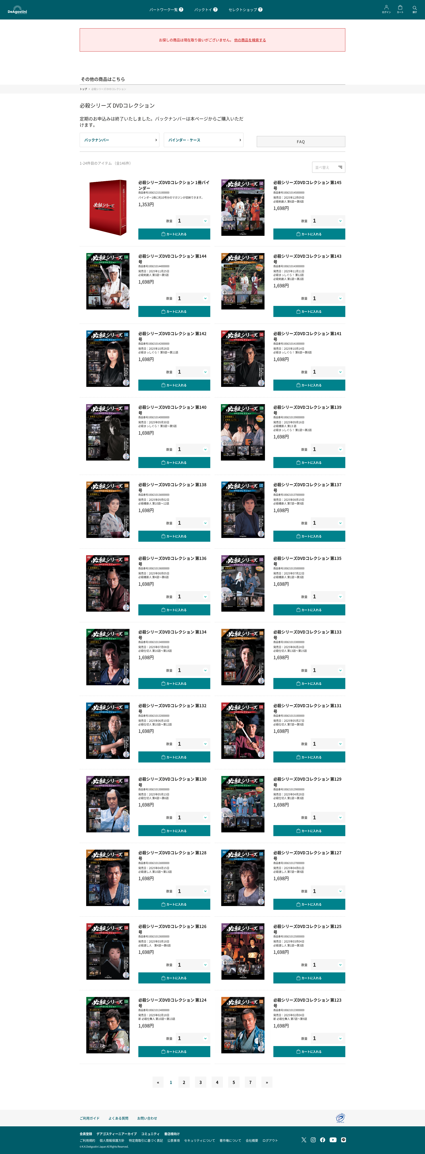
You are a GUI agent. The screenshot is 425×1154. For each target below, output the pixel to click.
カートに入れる (176, 234)
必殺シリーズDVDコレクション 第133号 (307, 634)
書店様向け (172, 1133)
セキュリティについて (199, 1140)
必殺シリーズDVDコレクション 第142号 (172, 336)
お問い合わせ (147, 1118)
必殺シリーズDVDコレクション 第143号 (307, 259)
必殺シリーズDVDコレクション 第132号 (172, 708)
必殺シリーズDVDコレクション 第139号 (307, 410)
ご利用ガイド (90, 1118)
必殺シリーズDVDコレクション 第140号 (172, 410)
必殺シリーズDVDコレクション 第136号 (172, 561)
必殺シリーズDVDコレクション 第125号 (307, 929)
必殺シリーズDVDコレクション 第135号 (307, 561)
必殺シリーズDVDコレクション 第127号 (307, 855)
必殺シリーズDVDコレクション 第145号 (307, 185)
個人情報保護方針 (112, 1140)
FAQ (301, 141)
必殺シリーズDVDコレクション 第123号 (307, 1002)
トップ (83, 89)
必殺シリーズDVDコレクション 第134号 (172, 634)
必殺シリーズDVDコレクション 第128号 (172, 855)
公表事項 (173, 1140)
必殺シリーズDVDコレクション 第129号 (307, 781)
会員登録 (86, 1133)
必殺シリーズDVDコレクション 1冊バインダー (174, 185)
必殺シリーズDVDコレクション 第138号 (172, 487)
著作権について (230, 1140)
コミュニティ (150, 1133)
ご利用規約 (87, 1140)
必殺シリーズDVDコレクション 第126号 (172, 929)
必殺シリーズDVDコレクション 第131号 (307, 708)
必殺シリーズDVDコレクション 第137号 (307, 487)
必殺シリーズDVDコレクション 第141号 (307, 336)
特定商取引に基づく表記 (146, 1140)
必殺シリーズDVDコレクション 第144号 (172, 259)
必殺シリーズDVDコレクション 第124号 (172, 1002)
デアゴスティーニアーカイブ (117, 1133)
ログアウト (270, 1140)
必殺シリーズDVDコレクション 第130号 (172, 781)
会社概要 (252, 1140)
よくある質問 (118, 1118)
